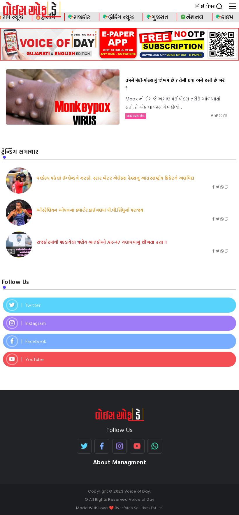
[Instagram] (119, 323)
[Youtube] (119, 359)
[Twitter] (119, 305)
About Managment (119, 462)
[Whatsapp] (155, 446)
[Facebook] (119, 341)
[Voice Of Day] (119, 413)
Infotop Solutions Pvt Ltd (141, 508)
